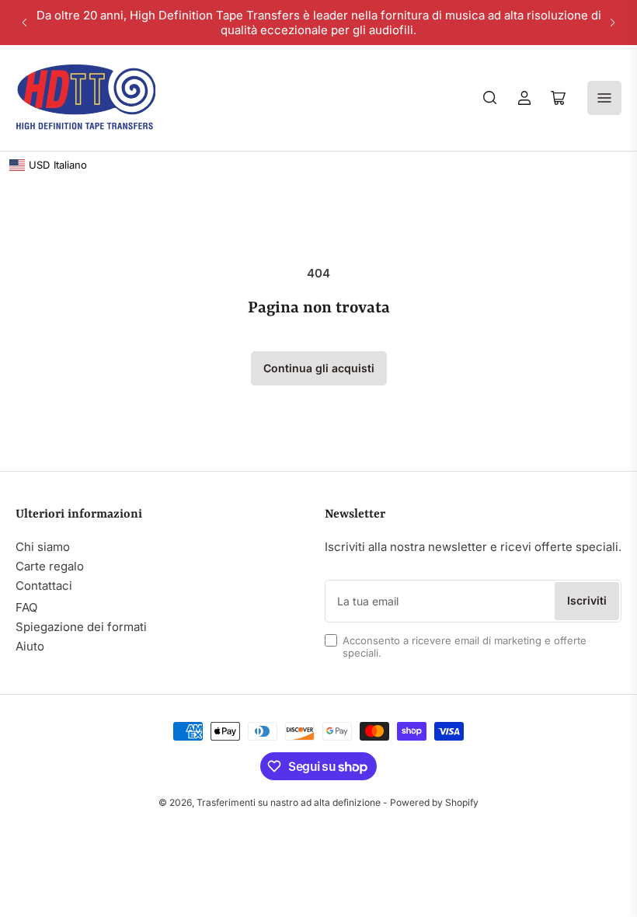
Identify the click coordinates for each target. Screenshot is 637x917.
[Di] (490, 98)
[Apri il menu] (604, 98)
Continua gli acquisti (318, 368)
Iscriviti (587, 600)
